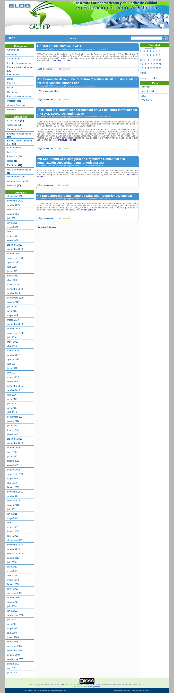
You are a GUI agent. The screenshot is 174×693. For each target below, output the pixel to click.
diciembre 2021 (14, 196)
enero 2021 (12, 240)
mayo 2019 (12, 315)
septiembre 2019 (15, 297)
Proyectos (12, 83)
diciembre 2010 (14, 540)
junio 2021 (12, 223)
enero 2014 (12, 434)
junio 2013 (12, 456)
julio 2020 (11, 267)
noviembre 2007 (15, 650)
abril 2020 (12, 280)
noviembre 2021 (15, 200)
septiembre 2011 (15, 500)
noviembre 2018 (15, 324)
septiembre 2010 (15, 553)
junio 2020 (12, 271)
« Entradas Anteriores (46, 227)
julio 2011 (11, 509)
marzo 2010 (13, 580)
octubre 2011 (13, 496)
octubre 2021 (13, 205)
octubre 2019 (13, 293)
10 (147, 60)
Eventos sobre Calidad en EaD (97, 117)
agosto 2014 (13, 421)
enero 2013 (12, 465)
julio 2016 (11, 394)
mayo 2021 (12, 227)
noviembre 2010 (15, 544)
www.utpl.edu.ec (94, 687)
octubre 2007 (13, 655)
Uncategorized (14, 101)
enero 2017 (12, 381)
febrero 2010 (13, 584)
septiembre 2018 (15, 333)
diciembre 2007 (14, 646)
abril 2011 (11, 522)
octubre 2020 (13, 253)
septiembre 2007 (15, 659)
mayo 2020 (12, 275)
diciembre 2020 (14, 245)
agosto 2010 (13, 558)
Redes (10, 87)
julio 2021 (11, 218)
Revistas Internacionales (19, 96)
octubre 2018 (13, 328)
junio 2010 (12, 566)
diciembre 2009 (14, 593)
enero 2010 (12, 589)
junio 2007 (12, 672)
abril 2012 (12, 483)
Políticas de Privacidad (122, 690)
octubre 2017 (13, 355)
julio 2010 (11, 562)
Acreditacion (13, 50)
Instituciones (13, 74)
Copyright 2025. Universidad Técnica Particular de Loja (46, 690)
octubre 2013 (13, 447)
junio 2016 (12, 399)
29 (141, 73)
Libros (10, 79)
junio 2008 (12, 624)
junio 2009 (12, 611)
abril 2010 (12, 575)
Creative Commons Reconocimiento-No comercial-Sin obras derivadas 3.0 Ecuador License (110, 685)
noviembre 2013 (15, 443)
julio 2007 (11, 668)
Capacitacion (13, 58)
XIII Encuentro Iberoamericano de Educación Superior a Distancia (84, 195)
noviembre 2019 (15, 289)
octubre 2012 (13, 469)
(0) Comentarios (47, 69)
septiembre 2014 (15, 417)
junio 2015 (12, 408)
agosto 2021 (13, 214)
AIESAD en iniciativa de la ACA (59, 46)
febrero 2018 (13, 350)
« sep (143, 78)
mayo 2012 (12, 478)
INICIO (11, 38)
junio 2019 (12, 311)
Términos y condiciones (140, 690)
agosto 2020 (13, 262)
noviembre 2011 (15, 491)
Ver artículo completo (62, 60)
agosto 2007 (13, 663)
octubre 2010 (13, 549)
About (73, 38)
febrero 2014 (13, 430)
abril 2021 (12, 231)
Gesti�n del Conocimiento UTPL (52, 685)
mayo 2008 (12, 628)
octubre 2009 (13, 597)
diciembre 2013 (14, 439)
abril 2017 (12, 372)
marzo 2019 (13, 320)
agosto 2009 (13, 602)
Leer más (66, 69)
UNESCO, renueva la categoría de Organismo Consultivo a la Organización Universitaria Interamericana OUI (81, 160)
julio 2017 (11, 364)
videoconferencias (16, 105)
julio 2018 (11, 337)
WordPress (147, 100)
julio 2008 (11, 619)
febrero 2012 (13, 487)
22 (141, 68)
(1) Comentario (47, 185)
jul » (155, 78)
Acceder (146, 86)
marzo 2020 (13, 284)
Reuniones (12, 92)
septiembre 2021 (15, 209)
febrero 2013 (13, 461)
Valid (148, 91)
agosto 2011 (13, 505)
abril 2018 (12, 346)
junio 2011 (12, 514)
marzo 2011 (13, 527)
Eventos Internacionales (19, 63)
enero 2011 (12, 536)
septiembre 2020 (15, 258)
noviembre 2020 (15, 249)
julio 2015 (11, 403)
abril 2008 (12, 633)
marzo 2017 (13, 377)
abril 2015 (12, 412)
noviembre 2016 (15, 386)
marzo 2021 (13, 236)
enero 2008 (12, 641)
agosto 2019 (13, 302)
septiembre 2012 (15, 474)
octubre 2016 (13, 390)
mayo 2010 (12, 571)
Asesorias (12, 54)
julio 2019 (11, 306)
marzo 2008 (13, 637)
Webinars (11, 109)
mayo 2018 (12, 342)
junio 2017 (12, 368)
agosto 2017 (13, 359)
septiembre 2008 (15, 615)
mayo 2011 (12, 518)
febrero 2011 (13, 531)
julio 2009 (11, 606)
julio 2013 (11, 452)
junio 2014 (12, 425)
